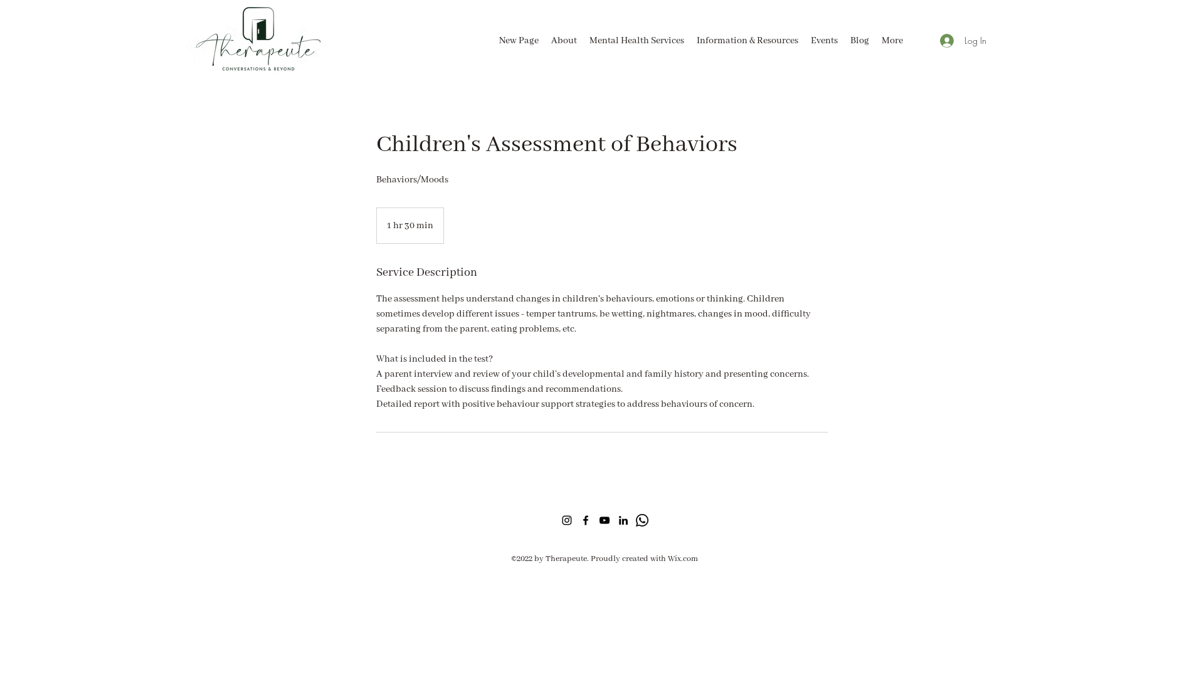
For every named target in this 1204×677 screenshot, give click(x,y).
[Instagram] (567, 520)
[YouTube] (604, 520)
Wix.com (683, 559)
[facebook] (585, 520)
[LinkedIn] (623, 520)
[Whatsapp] (642, 520)
